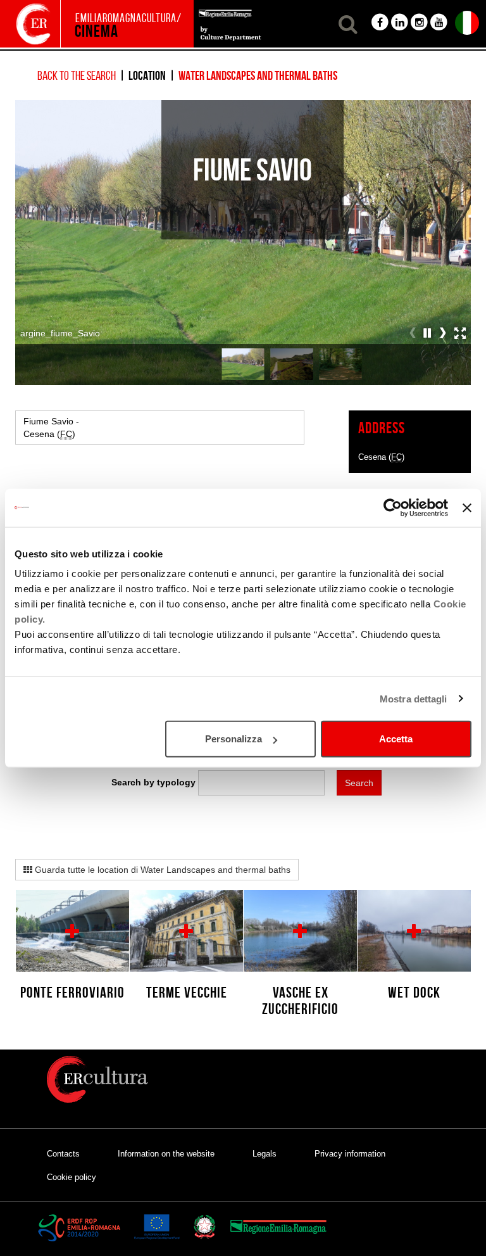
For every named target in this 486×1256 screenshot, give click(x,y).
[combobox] (261, 783)
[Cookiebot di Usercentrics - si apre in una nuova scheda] (392, 507)
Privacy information (350, 1153)
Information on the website (166, 1153)
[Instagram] (419, 21)
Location (147, 75)
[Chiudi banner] (467, 507)
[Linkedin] (399, 21)
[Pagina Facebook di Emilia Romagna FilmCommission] (380, 21)
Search (359, 783)
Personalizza (233, 738)
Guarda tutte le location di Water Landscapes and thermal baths (161, 870)
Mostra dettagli (413, 698)
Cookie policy (71, 1177)
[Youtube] (439, 21)
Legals (264, 1153)
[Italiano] (467, 21)
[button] (346, 21)
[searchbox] (261, 779)
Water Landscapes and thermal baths (257, 75)
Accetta (396, 738)
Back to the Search (76, 75)
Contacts (63, 1153)
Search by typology (153, 782)
